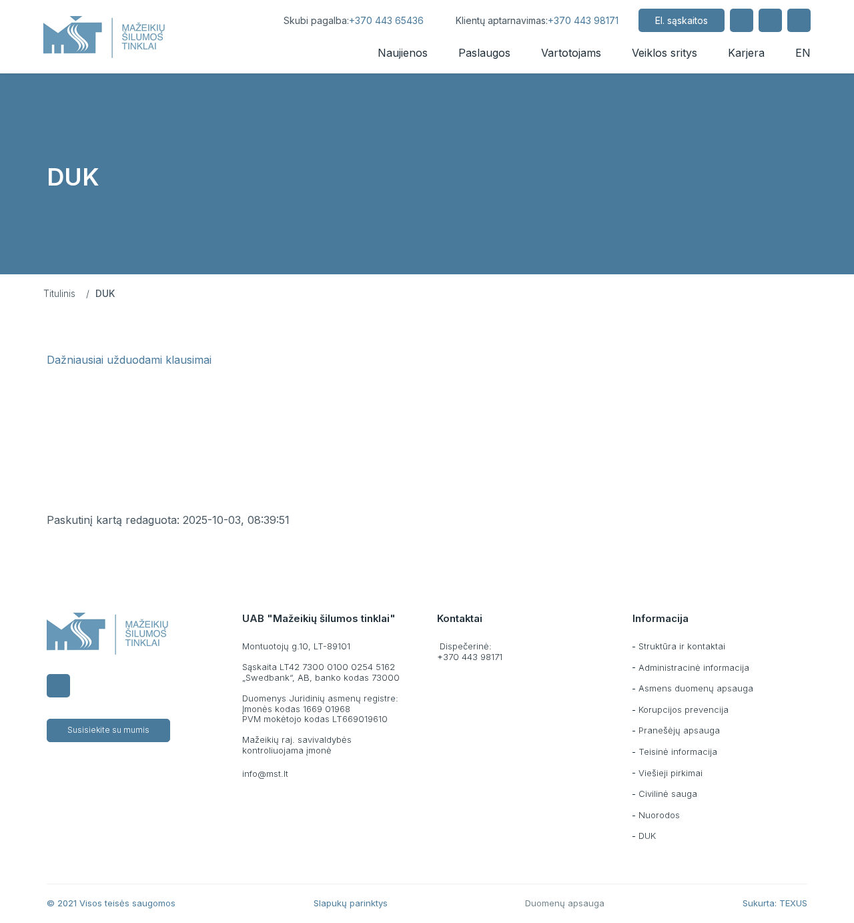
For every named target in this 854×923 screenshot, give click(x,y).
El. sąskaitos (681, 20)
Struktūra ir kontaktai (681, 646)
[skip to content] (251, 20)
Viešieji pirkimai (670, 772)
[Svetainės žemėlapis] (770, 20)
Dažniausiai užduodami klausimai (129, 359)
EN (803, 52)
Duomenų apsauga (564, 903)
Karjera (746, 52)
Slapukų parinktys (351, 903)
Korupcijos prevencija (683, 709)
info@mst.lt (265, 773)
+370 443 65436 (386, 20)
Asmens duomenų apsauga (695, 688)
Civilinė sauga (667, 793)
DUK (647, 835)
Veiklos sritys (664, 52)
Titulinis (59, 293)
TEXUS (793, 903)
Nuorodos (659, 815)
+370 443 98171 (583, 20)
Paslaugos (484, 52)
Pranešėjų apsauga (679, 730)
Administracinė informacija (693, 667)
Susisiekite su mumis (108, 730)
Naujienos (403, 52)
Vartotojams (571, 52)
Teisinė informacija (677, 751)
